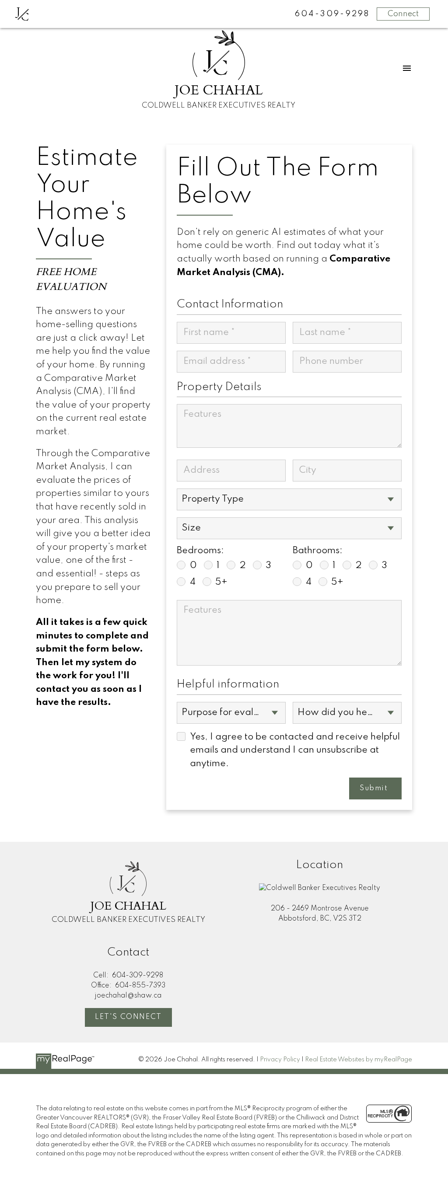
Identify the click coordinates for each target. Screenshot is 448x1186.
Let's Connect (128, 1017)
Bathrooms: (318, 550)
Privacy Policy (280, 1060)
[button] (128, 1017)
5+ (221, 582)
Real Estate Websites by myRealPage (358, 1060)
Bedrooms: (200, 550)
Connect (403, 14)
